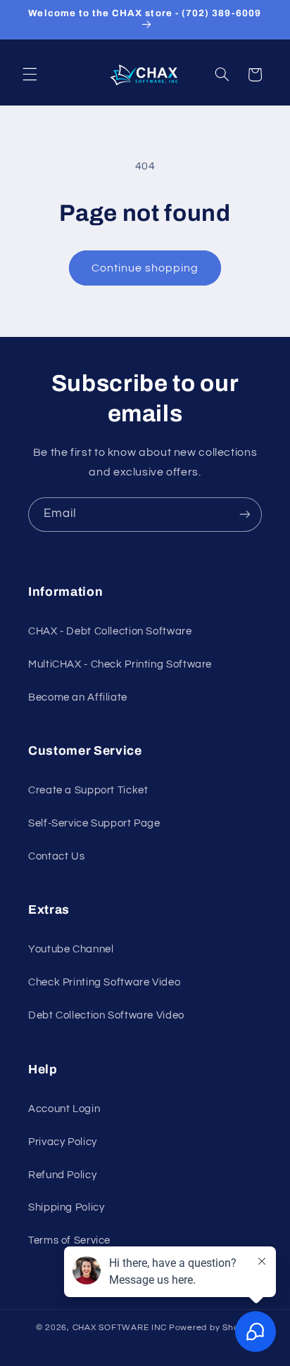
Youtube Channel (70, 949)
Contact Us (56, 856)
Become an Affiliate (77, 697)
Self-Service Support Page (94, 823)
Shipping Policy (66, 1207)
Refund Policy (62, 1175)
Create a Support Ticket (88, 790)
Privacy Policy (62, 1142)
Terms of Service (69, 1240)
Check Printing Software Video (104, 982)
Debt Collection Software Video (106, 1015)
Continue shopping (145, 268)
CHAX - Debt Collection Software (110, 631)
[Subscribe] (245, 514)
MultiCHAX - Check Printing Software (120, 664)
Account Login (64, 1109)
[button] (29, 74)
